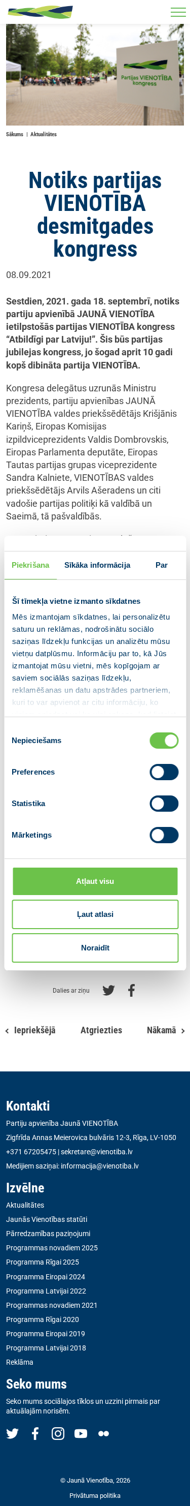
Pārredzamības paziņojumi (48, 1234)
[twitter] (12, 1433)
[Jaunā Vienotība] (40, 12)
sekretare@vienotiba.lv (97, 1152)
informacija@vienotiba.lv (100, 1166)
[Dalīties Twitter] (108, 989)
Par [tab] (162, 565)
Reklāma (19, 1362)
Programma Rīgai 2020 (42, 1319)
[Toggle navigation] (178, 12)
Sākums (14, 134)
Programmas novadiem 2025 (52, 1248)
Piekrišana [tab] (30, 565)
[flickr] (103, 1433)
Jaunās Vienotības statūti (46, 1219)
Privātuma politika (95, 1495)
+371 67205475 (31, 1152)
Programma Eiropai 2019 (45, 1334)
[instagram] (58, 1433)
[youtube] (80, 1433)
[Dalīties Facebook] (131, 989)
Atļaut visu (95, 881)
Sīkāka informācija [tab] (97, 565)
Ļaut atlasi (95, 914)
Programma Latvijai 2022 (46, 1291)
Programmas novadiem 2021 (52, 1305)
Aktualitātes (43, 134)
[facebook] (35, 1433)
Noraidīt (95, 947)
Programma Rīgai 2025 (42, 1262)
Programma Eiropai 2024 (45, 1277)
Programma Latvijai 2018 (46, 1348)
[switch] (163, 772)
